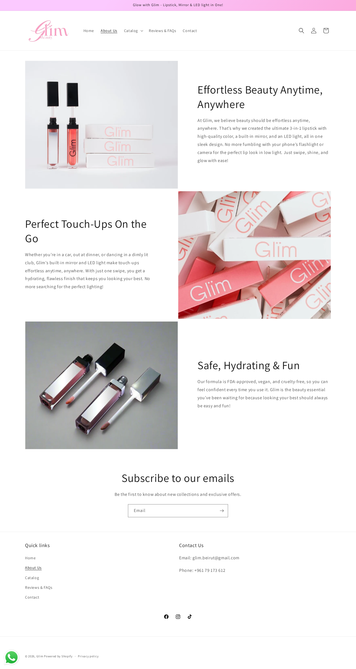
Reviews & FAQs (38, 587)
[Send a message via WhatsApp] (11, 657)
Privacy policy (88, 656)
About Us (33, 567)
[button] (133, 30)
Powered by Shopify (58, 656)
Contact (32, 597)
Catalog (32, 577)
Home (30, 558)
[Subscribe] (222, 510)
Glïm (39, 656)
